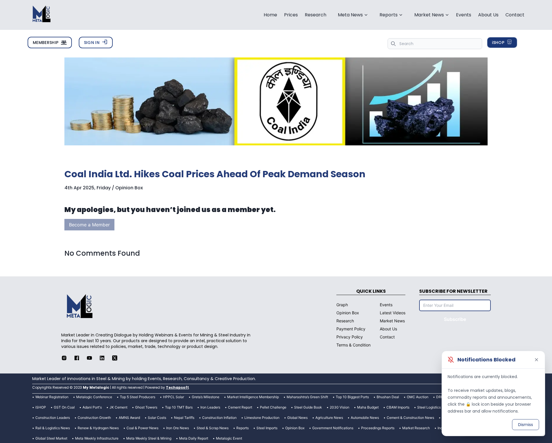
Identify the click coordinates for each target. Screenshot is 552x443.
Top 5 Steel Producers (137, 397)
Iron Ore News (177, 428)
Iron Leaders (210, 407)
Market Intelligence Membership (253, 397)
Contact (514, 14)
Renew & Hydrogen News (98, 428)
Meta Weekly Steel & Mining (148, 438)
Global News (297, 417)
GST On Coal (64, 407)
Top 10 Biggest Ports (352, 397)
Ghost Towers (146, 407)
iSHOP (498, 42)
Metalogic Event (229, 438)
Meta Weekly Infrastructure (96, 438)
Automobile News (365, 417)
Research (315, 14)
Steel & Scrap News (213, 428)
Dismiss (525, 424)
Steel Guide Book (308, 407)
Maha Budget (368, 407)
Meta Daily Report (193, 438)
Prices (291, 14)
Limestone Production (261, 417)
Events (463, 14)
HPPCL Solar (173, 397)
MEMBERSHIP (46, 42)
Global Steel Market (51, 438)
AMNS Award (129, 417)
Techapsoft (177, 387)
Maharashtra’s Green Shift (307, 397)
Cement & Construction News (410, 417)
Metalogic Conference (94, 397)
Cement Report (240, 407)
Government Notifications (332, 428)
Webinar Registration (51, 397)
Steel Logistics (429, 407)
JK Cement (118, 407)
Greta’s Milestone (205, 397)
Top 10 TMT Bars (179, 407)
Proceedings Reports (377, 428)
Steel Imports (266, 428)
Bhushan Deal (388, 397)
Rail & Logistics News (52, 428)
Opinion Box (294, 428)
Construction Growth (94, 417)
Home (270, 14)
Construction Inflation (219, 417)
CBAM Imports (397, 407)
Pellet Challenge (273, 407)
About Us (488, 14)
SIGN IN (91, 42)
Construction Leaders (52, 417)
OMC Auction (417, 397)
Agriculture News (329, 417)
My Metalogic (96, 387)
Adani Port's (92, 407)
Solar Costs (157, 417)
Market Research (416, 428)
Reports (242, 428)
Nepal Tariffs (184, 417)
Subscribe (455, 319)
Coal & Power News (142, 428)
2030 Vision (339, 407)
